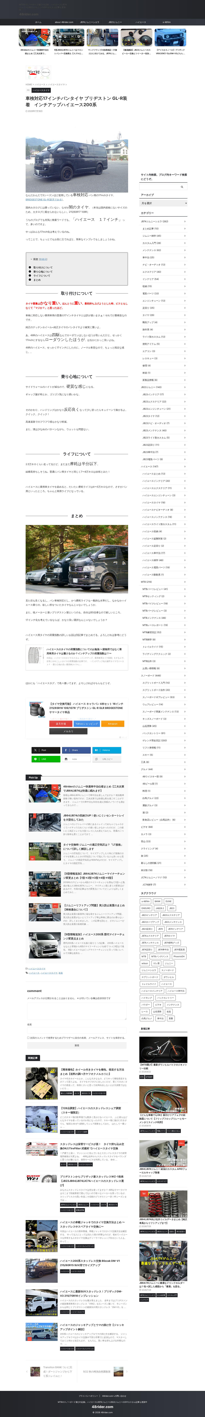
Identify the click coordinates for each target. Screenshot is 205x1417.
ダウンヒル (169, 977)
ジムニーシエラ (149, 970)
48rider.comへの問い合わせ (114, 1396)
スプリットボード (150, 977)
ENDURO (146, 908)
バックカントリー (165, 997)
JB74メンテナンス (150, 942)
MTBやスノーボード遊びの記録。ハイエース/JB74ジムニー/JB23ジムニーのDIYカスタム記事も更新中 (102, 1402)
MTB (144, 956)
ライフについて (41, 275)
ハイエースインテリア (152, 991)
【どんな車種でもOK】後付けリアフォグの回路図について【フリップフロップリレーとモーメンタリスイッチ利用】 (162, 1119)
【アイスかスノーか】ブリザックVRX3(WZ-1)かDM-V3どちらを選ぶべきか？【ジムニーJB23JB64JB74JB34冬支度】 (136, 55)
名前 (29, 1024)
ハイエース (141, 22)
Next (183, 38)
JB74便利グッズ (171, 942)
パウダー (146, 1004)
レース (145, 1011)
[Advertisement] (163, 117)
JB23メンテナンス (173, 922)
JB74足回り (147, 949)
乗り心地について (43, 271)
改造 (61, 973)
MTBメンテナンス (159, 956)
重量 (171, 1018)
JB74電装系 (179, 949)
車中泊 (160, 1018)
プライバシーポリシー (88, 1396)
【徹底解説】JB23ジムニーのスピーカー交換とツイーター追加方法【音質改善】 (102, 53)
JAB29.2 (160, 908)
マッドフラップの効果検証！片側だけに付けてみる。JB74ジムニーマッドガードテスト (68, 53)
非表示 (43, 259)
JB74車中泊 (163, 949)
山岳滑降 (157, 1011)
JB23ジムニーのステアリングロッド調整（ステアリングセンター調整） (170, 53)
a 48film (167, 22)
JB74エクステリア (150, 935)
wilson (145, 963)
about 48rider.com (64, 22)
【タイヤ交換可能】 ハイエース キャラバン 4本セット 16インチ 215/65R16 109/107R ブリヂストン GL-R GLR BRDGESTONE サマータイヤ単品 (86, 708)
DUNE (169, 901)
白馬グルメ (147, 1018)
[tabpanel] (34, 43)
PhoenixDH (179, 956)
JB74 (160, 929)
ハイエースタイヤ (37, 968)
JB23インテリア (149, 915)
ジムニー (169, 963)
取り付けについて (43, 267)
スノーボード (167, 970)
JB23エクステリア (171, 915)
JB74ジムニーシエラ (89, 22)
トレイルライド (149, 984)
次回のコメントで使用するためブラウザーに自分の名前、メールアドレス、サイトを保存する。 (78, 1037)
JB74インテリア (175, 929)
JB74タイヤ (169, 935)
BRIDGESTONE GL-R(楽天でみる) (44, 199)
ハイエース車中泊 (176, 991)
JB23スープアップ (150, 922)
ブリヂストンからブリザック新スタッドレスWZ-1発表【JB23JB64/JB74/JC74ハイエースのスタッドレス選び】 (92, 1181)
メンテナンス (173, 1004)
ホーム (38, 22)
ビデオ (158, 1004)
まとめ (37, 279)
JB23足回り (147, 929)
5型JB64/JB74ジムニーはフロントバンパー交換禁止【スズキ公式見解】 (34, 53)
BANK (157, 901)
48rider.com (28, 14)
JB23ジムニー (115, 22)
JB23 (171, 908)
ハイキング (147, 997)
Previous (22, 38)
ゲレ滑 (156, 963)
